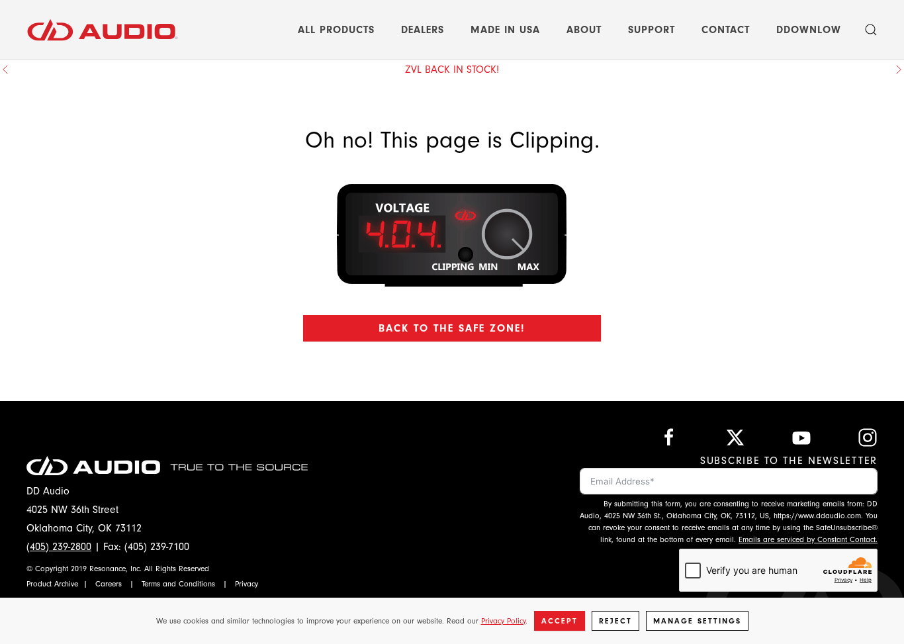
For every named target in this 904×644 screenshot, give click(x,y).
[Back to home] (102, 30)
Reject (615, 620)
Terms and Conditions (178, 583)
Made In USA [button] (505, 30)
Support (651, 30)
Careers (108, 583)
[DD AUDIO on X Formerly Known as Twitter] (735, 437)
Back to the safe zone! (452, 328)
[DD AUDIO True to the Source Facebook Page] (669, 437)
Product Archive (52, 583)
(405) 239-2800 (58, 547)
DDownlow (808, 30)
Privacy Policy (503, 620)
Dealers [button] (422, 30)
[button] (871, 30)
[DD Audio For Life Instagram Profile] (868, 437)
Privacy (246, 583)
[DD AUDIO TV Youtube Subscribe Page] (801, 437)
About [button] (584, 30)
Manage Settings (697, 620)
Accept (559, 620)
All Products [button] (336, 30)
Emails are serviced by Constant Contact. (808, 539)
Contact (725, 30)
